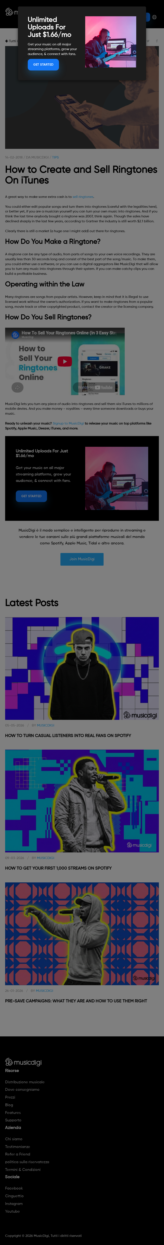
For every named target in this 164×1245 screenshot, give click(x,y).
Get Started (43, 64)
